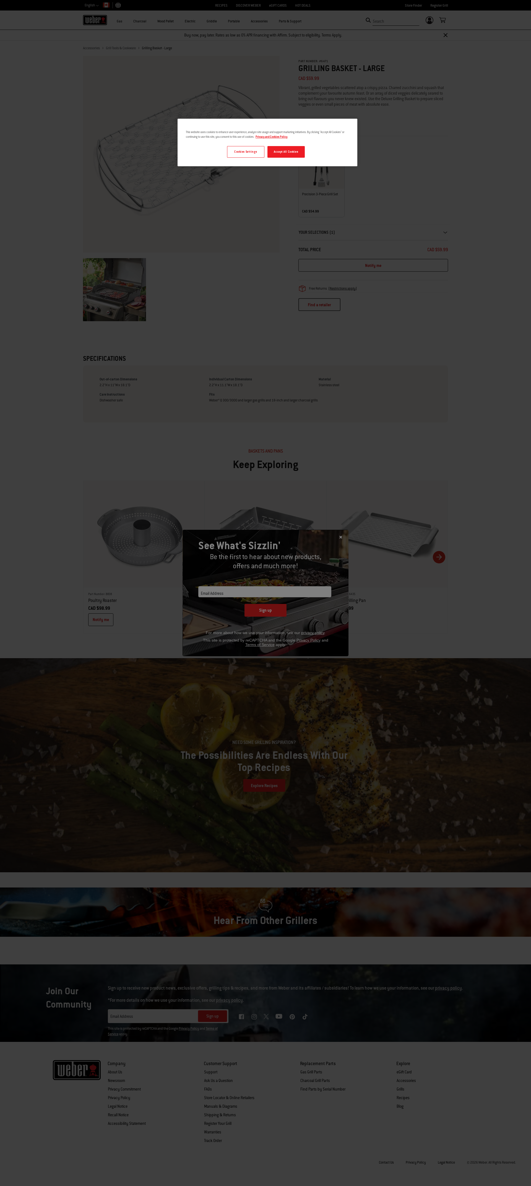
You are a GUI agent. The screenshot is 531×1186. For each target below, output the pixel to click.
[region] (267, 142)
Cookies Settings (245, 152)
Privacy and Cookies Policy (271, 137)
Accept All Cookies (286, 152)
